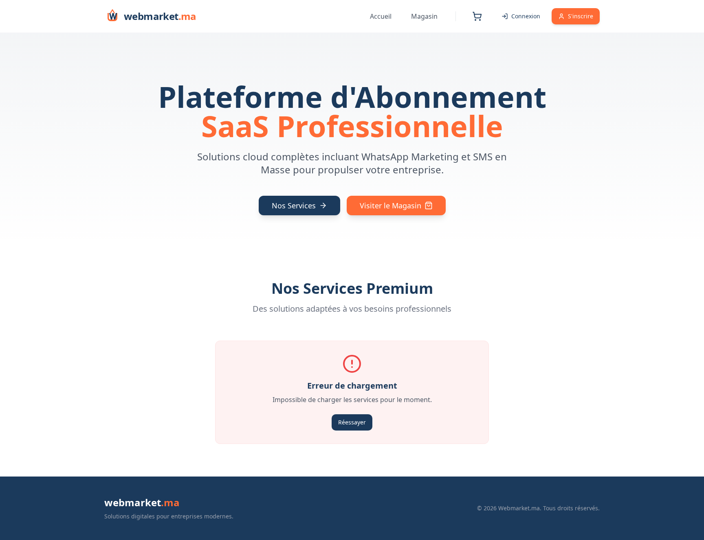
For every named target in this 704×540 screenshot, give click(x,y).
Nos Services (294, 205)
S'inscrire (580, 16)
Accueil (381, 16)
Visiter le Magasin (390, 205)
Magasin (424, 16)
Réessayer (352, 422)
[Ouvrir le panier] (477, 16)
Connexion (525, 16)
